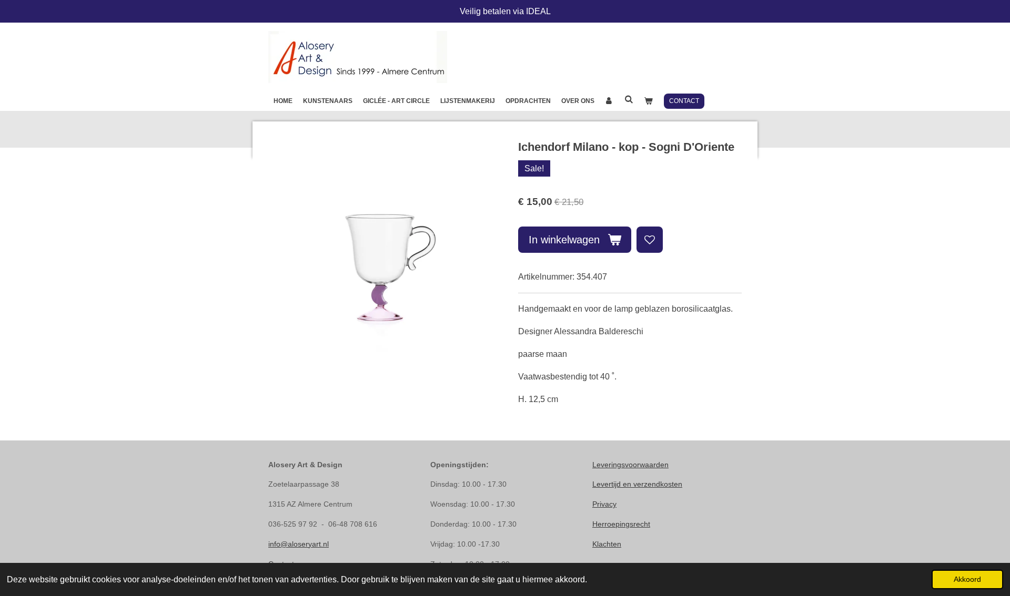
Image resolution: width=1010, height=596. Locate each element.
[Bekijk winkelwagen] (648, 100)
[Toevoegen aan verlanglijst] (650, 240)
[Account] (609, 100)
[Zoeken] (629, 99)
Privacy (604, 504)
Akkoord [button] (967, 579)
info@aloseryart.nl (298, 544)
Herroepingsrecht (621, 524)
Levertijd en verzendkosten (637, 484)
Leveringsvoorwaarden (630, 464)
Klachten (606, 544)
